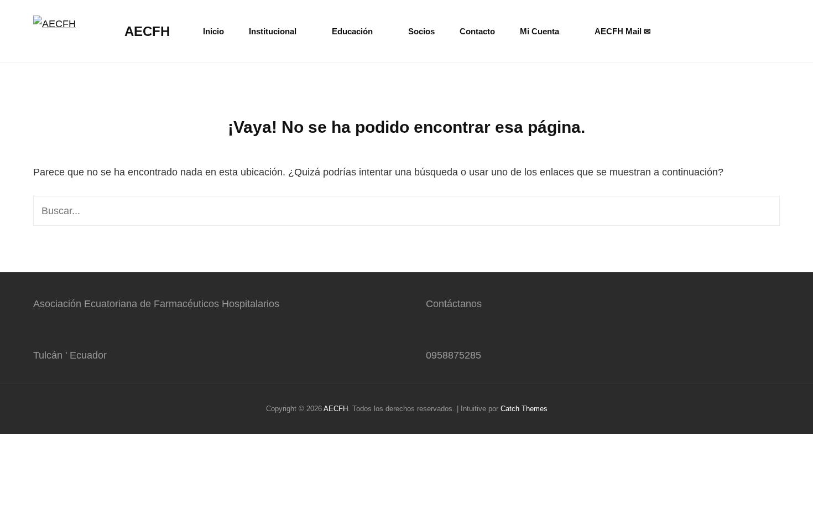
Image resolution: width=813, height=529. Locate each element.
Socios (421, 31)
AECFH (147, 31)
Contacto (477, 31)
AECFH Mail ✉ (623, 31)
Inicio (213, 31)
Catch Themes (524, 408)
